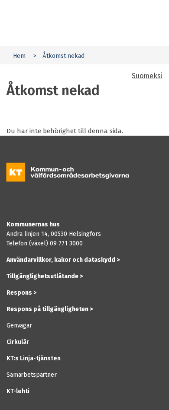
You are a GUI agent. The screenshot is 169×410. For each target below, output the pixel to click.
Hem (19, 56)
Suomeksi (147, 76)
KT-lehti (17, 391)
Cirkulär (17, 342)
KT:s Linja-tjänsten (33, 358)
